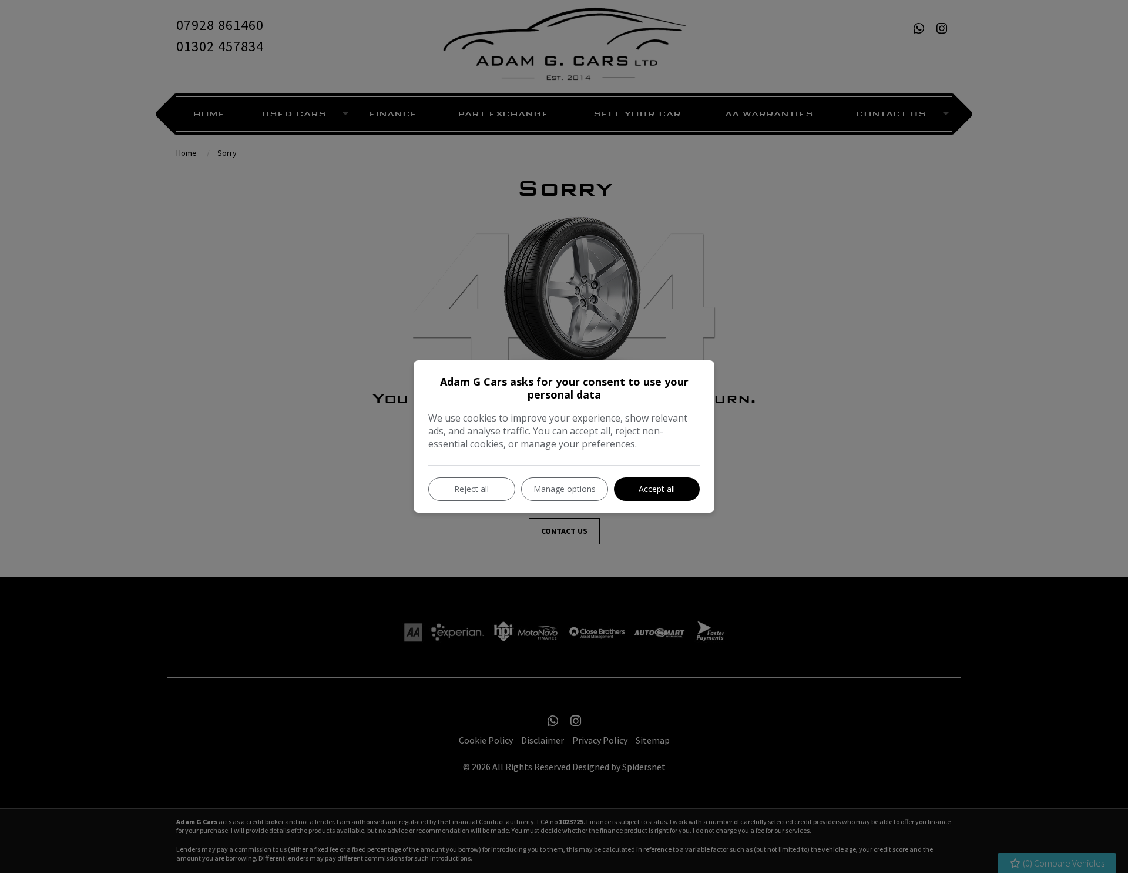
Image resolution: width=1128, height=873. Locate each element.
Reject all (471, 488)
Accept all (657, 488)
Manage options (564, 488)
